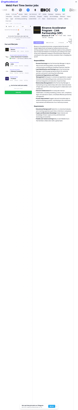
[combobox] (25, 26)
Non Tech (44, 37)
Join (52, 406)
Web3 (64, 35)
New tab (62, 42)
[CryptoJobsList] (9, 2)
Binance (13, 49)
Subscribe (18, 92)
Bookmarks (29, 29)
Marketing (50, 37)
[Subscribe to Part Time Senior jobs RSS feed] (18, 29)
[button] (18, 49)
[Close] (56, 406)
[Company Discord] (53, 35)
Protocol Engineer (14, 62)
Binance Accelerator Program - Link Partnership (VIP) (19, 47)
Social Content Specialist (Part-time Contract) (19, 55)
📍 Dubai (60, 35)
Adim (12, 64)
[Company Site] (49, 35)
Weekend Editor (14, 77)
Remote (69, 35)
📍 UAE (56, 35)
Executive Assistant (15, 69)
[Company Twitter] (51, 35)
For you (15, 14)
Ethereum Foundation (17, 71)
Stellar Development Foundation (19, 56)
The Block (13, 78)
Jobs (11, 23)
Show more (8, 21)
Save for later (51, 42)
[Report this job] (67, 42)
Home (7, 23)
